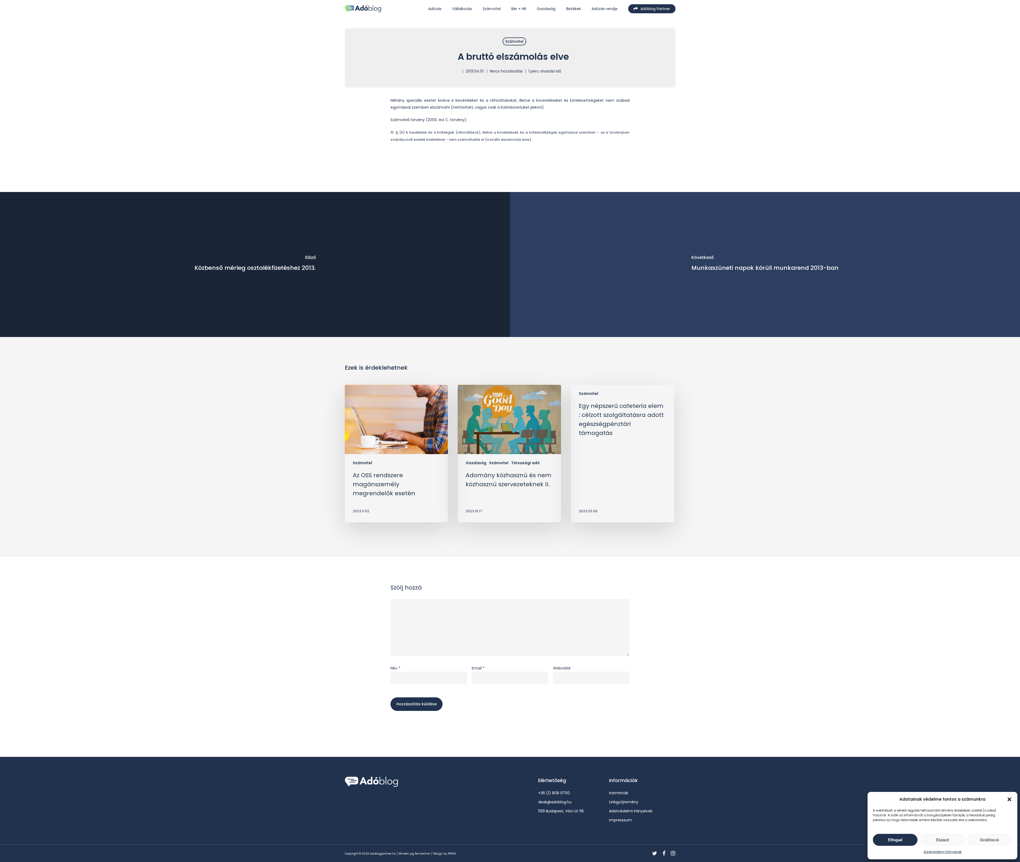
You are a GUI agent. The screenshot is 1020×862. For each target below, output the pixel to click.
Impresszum (620, 820)
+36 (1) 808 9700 (554, 793)
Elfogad (895, 840)
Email (478, 668)
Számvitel (514, 41)
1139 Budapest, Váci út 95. (561, 811)
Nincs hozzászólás (506, 71)
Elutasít (942, 840)
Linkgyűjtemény (623, 802)
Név (395, 668)
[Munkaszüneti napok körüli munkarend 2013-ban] (765, 264)
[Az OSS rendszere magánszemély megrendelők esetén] (396, 453)
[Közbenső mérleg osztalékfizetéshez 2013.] (255, 264)
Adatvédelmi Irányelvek (943, 852)
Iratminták (618, 793)
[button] (1009, 799)
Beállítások (989, 840)
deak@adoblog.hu (555, 802)
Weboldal (561, 668)
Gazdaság (476, 463)
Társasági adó (525, 463)
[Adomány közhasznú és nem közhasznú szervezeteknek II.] (509, 453)
